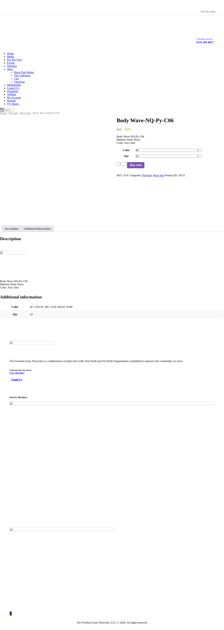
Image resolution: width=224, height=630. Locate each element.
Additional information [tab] (37, 228)
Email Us (16, 379)
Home (3, 113)
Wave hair (25, 113)
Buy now (136, 165)
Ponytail (13, 113)
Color (126, 150)
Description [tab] (12, 228)
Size (126, 156)
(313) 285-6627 (17, 373)
